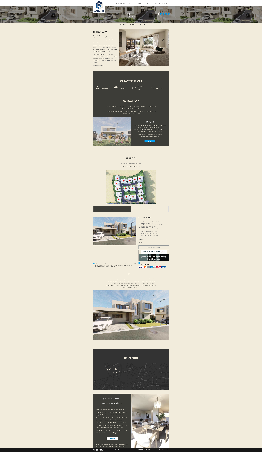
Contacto (147, 3)
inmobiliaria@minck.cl (164, 449)
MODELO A (112, 209)
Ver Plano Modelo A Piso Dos (149, 236)
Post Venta (156, 3)
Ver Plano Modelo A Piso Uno (149, 233)
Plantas (132, 24)
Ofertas (165, 3)
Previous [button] (94, 132)
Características (121, 24)
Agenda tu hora (112, 438)
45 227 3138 (141, 449)
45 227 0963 (147, 449)
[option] (112, 131)
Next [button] (129, 132)
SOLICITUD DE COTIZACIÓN (153, 247)
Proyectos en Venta (134, 3)
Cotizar (150, 141)
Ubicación (142, 24)
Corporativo (120, 3)
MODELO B (150, 209)
